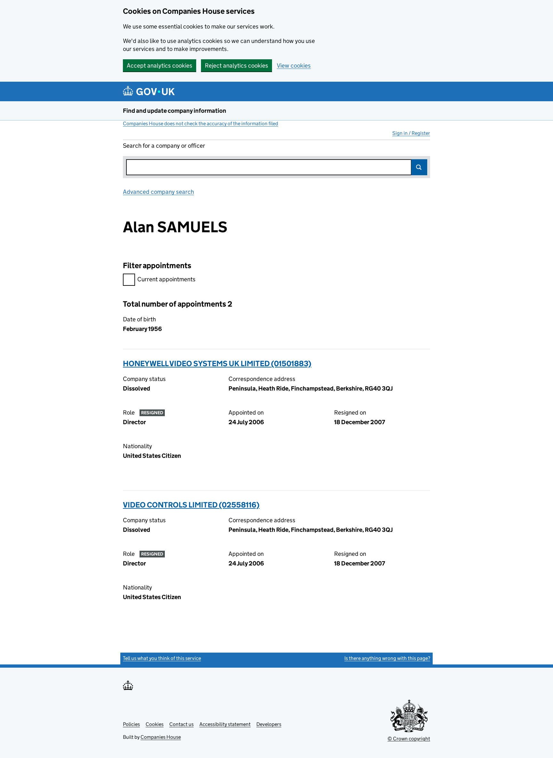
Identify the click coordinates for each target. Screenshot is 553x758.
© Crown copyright (409, 739)
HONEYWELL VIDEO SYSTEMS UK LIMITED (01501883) (217, 363)
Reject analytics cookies (236, 65)
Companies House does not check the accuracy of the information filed (200, 123)
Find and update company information (174, 110)
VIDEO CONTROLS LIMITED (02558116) (191, 504)
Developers (268, 724)
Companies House (160, 737)
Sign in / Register (411, 133)
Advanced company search (158, 191)
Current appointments (166, 279)
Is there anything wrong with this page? (387, 658)
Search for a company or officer (164, 145)
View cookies (294, 65)
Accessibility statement (225, 724)
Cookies (155, 724)
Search (419, 167)
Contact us (181, 724)
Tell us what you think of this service (162, 658)
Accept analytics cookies (159, 65)
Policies (131, 724)
